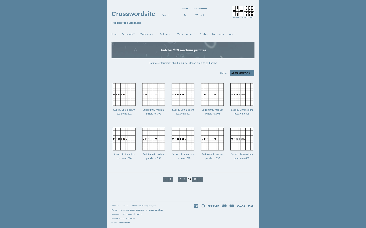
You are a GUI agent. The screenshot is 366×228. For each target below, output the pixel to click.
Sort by (223, 73)
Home (114, 34)
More (231, 34)
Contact (125, 206)
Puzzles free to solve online (123, 218)
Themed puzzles (185, 34)
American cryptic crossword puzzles (127, 214)
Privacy (115, 210)
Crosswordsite (133, 13)
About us (115, 206)
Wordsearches (146, 34)
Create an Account (199, 9)
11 (195, 179)
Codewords (165, 34)
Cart (201, 15)
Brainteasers (218, 34)
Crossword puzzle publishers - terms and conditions (142, 210)
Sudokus (203, 34)
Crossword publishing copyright (144, 206)
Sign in (185, 9)
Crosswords (127, 34)
